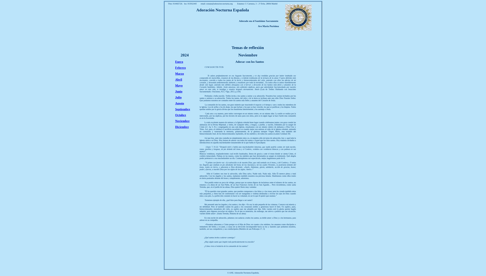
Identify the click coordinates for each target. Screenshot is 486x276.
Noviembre (182, 121)
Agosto (179, 103)
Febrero (180, 67)
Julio (178, 97)
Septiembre (182, 109)
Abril (178, 79)
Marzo (179, 73)
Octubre (180, 115)
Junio (178, 91)
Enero (179, 61)
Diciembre (182, 127)
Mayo (179, 85)
